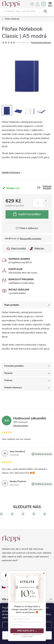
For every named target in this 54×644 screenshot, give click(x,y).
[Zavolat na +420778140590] (32, 4)
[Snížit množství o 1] (45, 205)
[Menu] (50, 4)
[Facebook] (6, 575)
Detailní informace (11, 172)
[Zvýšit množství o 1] (45, 201)
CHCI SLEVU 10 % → (27, 631)
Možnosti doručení (47, 187)
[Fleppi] (11, 539)
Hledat (45, 11)
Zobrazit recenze (20, 425)
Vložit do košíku (29, 214)
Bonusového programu (30, 238)
